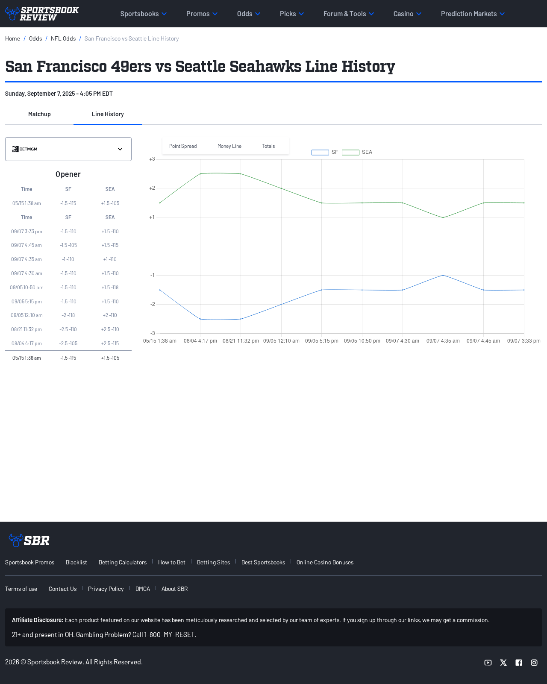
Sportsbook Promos (29, 562)
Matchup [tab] (39, 113)
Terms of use (21, 588)
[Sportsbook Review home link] (29, 540)
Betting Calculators (123, 562)
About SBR (175, 588)
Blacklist (76, 562)
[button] (39, 114)
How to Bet (171, 562)
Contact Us (62, 588)
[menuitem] (34, 562)
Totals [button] (268, 146)
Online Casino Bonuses (325, 562)
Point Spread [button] (183, 146)
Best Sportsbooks (263, 562)
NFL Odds (63, 38)
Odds (35, 38)
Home (12, 38)
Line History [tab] (108, 113)
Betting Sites (213, 562)
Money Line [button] (229, 146)
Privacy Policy (106, 588)
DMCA (142, 588)
